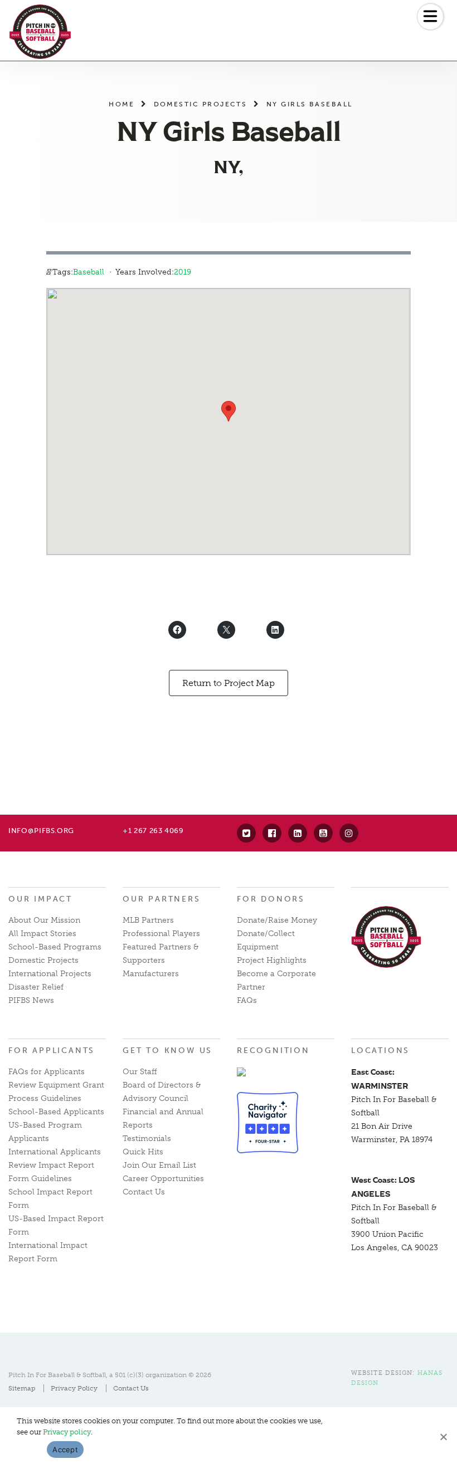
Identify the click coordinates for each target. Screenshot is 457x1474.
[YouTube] (323, 833)
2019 (182, 272)
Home (121, 104)
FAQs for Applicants (46, 1071)
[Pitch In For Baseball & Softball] (40, 32)
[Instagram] (348, 833)
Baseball (88, 272)
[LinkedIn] (297, 833)
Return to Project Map (228, 683)
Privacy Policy (74, 1388)
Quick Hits (143, 1152)
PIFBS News (31, 1000)
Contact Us (144, 1192)
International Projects (49, 973)
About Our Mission (44, 920)
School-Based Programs (54, 947)
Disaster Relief (36, 987)
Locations (380, 1050)
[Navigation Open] (430, 16)
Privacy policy (67, 1432)
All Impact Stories (42, 933)
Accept (65, 1449)
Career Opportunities (163, 1178)
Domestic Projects (200, 104)
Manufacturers (151, 973)
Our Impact (40, 899)
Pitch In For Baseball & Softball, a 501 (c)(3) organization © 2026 (109, 1375)
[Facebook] (271, 833)
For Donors (271, 899)
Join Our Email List (159, 1165)
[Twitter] (246, 833)
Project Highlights (272, 960)
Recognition (273, 1050)
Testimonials (147, 1138)
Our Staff (140, 1071)
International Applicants (54, 1152)
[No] (443, 1436)
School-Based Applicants (56, 1111)
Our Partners (162, 899)
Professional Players (161, 933)
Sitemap (21, 1388)
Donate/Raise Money (277, 920)
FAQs (247, 1000)
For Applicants (51, 1050)
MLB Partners (148, 920)
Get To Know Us (167, 1050)
